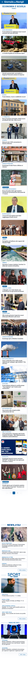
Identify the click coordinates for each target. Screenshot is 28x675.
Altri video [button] (23, 654)
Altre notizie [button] (22, 570)
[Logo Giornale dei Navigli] (14, 2)
